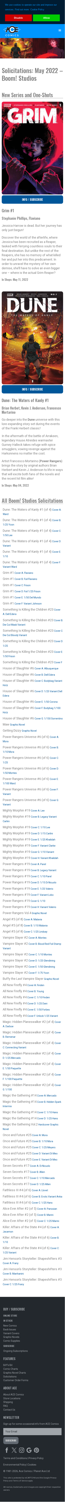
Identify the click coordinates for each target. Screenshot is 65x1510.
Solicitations (10, 1376)
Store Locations (11, 1398)
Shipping (8, 1402)
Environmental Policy (14, 1464)
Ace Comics (25, 31)
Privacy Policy (36, 1458)
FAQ (5, 1405)
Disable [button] (18, 17)
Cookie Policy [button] (37, 9)
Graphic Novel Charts (14, 1372)
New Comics (10, 1325)
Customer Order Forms (15, 1380)
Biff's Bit (7, 1365)
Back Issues (9, 1329)
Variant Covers (11, 1333)
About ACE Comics (13, 1394)
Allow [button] (46, 17)
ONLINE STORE (10, 1315)
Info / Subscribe (32, 199)
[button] (60, 30)
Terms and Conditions (15, 1458)
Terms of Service (20, 1481)
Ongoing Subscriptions (15, 1351)
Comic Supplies (11, 1340)
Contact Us (9, 1409)
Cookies (32, 1464)
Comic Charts (10, 1369)
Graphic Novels (11, 1337)
